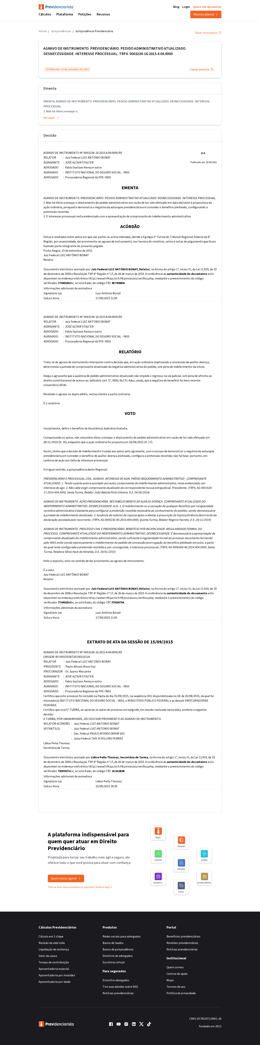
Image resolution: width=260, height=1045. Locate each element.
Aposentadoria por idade (54, 982)
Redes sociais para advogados (122, 936)
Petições (84, 14)
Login (186, 7)
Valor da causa (48, 956)
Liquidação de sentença (54, 949)
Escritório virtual (114, 962)
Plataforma (64, 14)
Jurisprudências (61, 31)
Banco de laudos (113, 943)
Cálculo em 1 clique (51, 936)
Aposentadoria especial (54, 969)
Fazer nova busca (206, 33)
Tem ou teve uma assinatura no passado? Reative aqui (79, 887)
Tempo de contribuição (54, 962)
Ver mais (48, 118)
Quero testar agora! (64, 878)
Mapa (170, 980)
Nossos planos (203, 14)
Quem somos (175, 967)
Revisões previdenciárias (182, 943)
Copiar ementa (199, 69)
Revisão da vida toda (52, 943)
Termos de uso (176, 986)
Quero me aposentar (207, 7)
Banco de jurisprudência (118, 949)
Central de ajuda (177, 974)
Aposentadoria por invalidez (57, 975)
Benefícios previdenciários (183, 936)
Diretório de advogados (118, 956)
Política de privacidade (181, 993)
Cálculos (45, 14)
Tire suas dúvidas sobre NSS (120, 986)
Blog (176, 7)
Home (43, 31)
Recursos (103, 14)
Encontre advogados (116, 980)
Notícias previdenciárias (118, 993)
